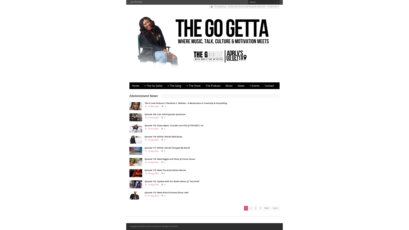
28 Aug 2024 (153, 173)
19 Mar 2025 (153, 106)
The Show (193, 85)
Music (229, 85)
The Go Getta (153, 85)
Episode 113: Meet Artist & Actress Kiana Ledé (166, 192)
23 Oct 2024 (153, 118)
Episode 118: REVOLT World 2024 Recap (163, 136)
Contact (269, 85)
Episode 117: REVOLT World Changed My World (167, 147)
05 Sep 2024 (153, 162)
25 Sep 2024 (153, 140)
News (241, 85)
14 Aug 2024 (153, 185)
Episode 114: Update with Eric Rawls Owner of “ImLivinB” (172, 181)
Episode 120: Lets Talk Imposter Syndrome (243, 7)
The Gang (174, 85)
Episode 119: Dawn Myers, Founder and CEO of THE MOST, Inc (174, 125)
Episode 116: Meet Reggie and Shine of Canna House (170, 159)
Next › (267, 208)
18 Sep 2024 (153, 151)
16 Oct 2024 (153, 129)
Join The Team (136, 2)
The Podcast (213, 85)
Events (255, 85)
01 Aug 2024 (153, 196)
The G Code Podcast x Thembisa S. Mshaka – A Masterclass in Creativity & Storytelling (186, 103)
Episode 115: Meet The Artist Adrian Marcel (165, 170)
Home (135, 85)
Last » (275, 208)
